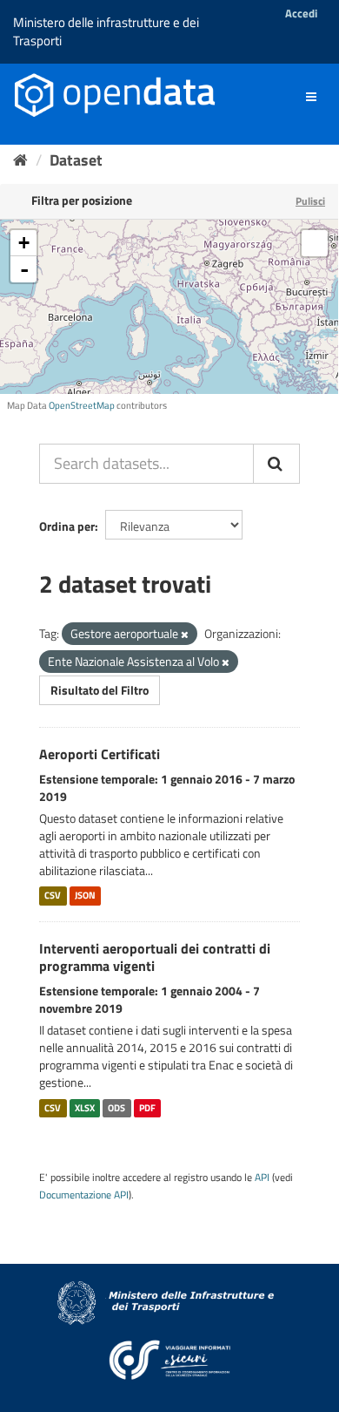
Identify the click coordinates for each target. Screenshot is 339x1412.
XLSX (85, 1108)
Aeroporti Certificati (99, 753)
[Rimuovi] (185, 635)
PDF (147, 1108)
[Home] (20, 160)
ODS (116, 1108)
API (262, 1177)
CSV (52, 896)
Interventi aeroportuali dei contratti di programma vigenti (154, 957)
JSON (85, 896)
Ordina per (67, 526)
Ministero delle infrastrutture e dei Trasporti (106, 31)
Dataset (76, 160)
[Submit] (276, 464)
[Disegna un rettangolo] (315, 243)
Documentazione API (84, 1195)
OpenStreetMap (82, 405)
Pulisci (310, 201)
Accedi (301, 13)
